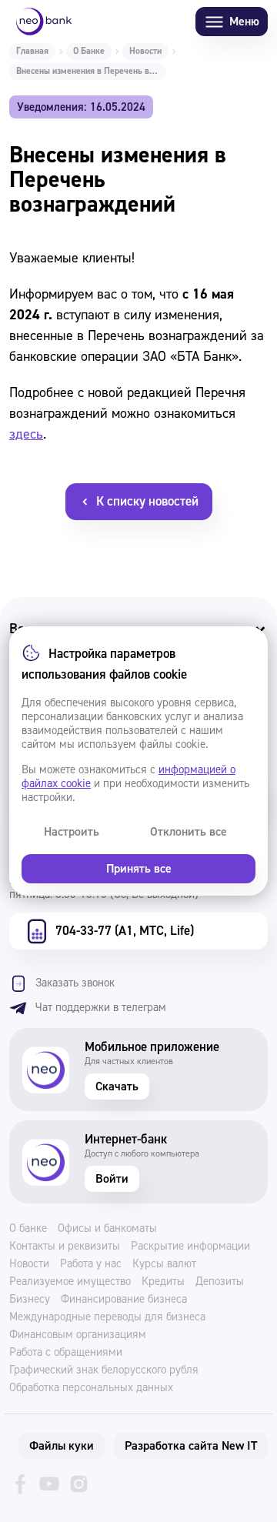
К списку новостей (147, 501)
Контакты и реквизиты (64, 1246)
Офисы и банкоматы (107, 1229)
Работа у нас (91, 1264)
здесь (26, 434)
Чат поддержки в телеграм (100, 1007)
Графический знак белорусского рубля (104, 1370)
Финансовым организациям (77, 1335)
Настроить (71, 831)
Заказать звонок (75, 983)
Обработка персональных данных (91, 1388)
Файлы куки (61, 1446)
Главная (32, 51)
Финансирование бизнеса (124, 1300)
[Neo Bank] (43, 21)
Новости (145, 51)
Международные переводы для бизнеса (107, 1317)
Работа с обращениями (65, 1353)
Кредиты (163, 1282)
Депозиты (219, 1282)
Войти (111, 1179)
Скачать (116, 1086)
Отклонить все (188, 831)
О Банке (89, 51)
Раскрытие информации (190, 1246)
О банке (28, 1229)
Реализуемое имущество (70, 1282)
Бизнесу (29, 1300)
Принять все (139, 868)
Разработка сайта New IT (191, 1446)
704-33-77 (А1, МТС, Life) (124, 931)
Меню (244, 21)
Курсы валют (164, 1264)
